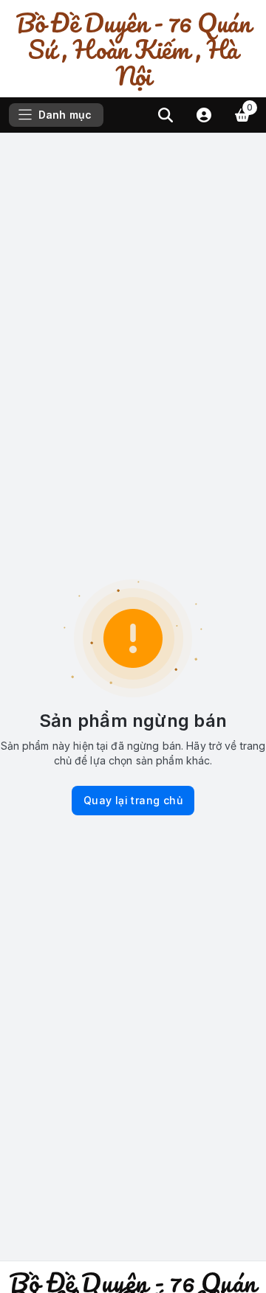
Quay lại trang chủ (133, 800)
